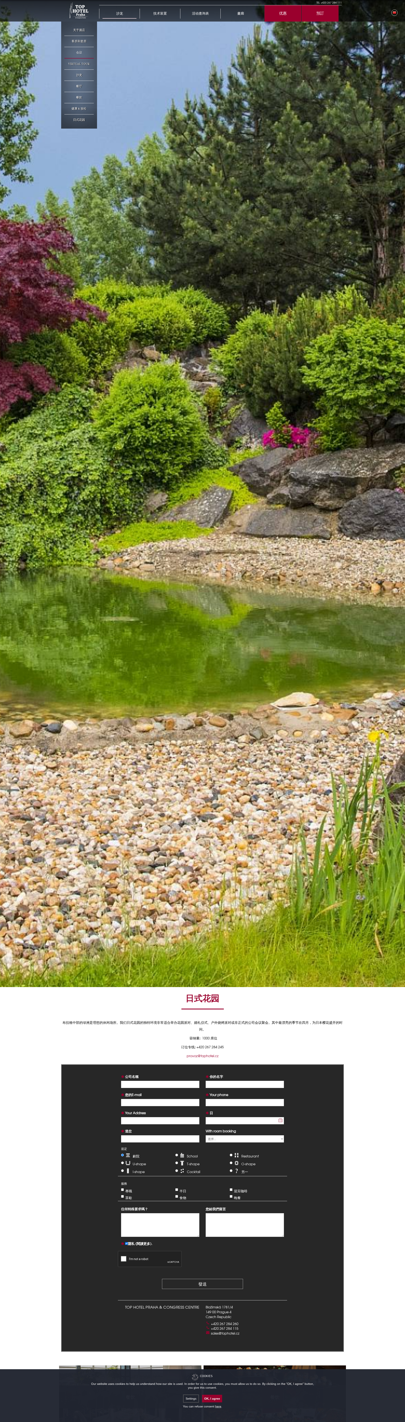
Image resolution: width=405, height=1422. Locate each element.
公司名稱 (132, 1076)
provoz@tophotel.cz (203, 1055)
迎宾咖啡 (240, 1190)
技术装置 (160, 13)
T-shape (193, 1163)
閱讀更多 (143, 1243)
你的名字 (216, 1076)
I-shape (139, 1171)
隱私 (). (140, 1243)
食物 (183, 1197)
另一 (244, 1171)
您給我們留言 (216, 1208)
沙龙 (119, 13)
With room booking (221, 1130)
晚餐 (237, 1197)
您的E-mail (133, 1094)
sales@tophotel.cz (225, 1333)
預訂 (320, 13)
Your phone (219, 1094)
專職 (128, 1190)
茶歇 (128, 1197)
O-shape (248, 1163)
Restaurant (250, 1156)
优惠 (283, 13)
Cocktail (193, 1171)
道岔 (128, 1130)
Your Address (135, 1112)
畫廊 (240, 13)
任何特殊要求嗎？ (134, 1208)
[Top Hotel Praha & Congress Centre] (79, 9)
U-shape (139, 1163)
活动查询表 (200, 13)
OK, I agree (212, 1398)
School (192, 1156)
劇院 (136, 1156)
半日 (183, 1190)
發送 (202, 1284)
